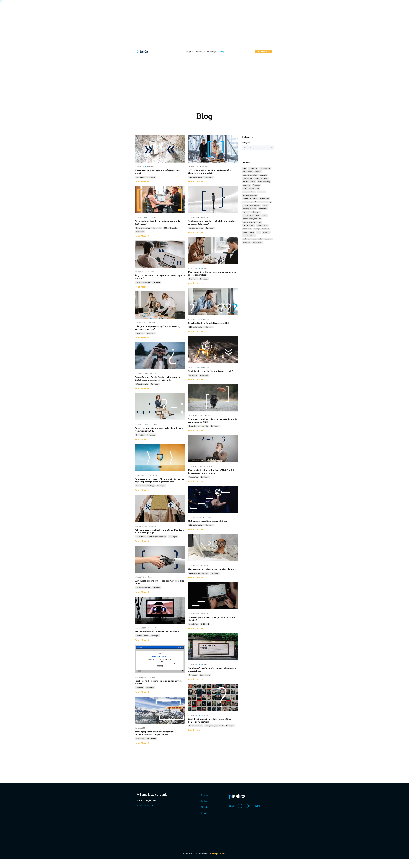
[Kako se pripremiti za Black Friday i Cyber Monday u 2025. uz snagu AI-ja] (160, 508)
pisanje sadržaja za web (252, 219)
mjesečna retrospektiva (251, 205)
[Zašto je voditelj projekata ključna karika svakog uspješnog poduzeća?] (160, 305)
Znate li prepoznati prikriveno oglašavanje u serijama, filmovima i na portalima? (155, 733)
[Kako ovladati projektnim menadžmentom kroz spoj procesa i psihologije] (213, 250)
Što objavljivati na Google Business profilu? (208, 323)
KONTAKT (263, 51)
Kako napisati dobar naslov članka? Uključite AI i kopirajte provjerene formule (211, 471)
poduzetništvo (262, 225)
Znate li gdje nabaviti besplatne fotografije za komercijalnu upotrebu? (209, 720)
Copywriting (140, 177)
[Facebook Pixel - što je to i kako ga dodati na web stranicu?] (160, 659)
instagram (261, 192)
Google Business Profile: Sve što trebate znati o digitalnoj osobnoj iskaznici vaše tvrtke (157, 378)
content (258, 172)
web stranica (257, 242)
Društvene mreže (142, 636)
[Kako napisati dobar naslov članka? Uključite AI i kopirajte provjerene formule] (213, 448)
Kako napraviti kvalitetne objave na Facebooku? (157, 631)
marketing (267, 202)
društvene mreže (249, 182)
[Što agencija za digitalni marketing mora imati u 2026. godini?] (160, 199)
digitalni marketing (261, 178)
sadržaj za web (248, 232)
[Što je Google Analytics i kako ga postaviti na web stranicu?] (213, 595)
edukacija (246, 185)
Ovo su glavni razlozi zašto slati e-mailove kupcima (212, 569)
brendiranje (253, 168)
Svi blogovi (151, 177)
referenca (265, 229)
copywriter (263, 175)
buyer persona (265, 168)
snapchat (266, 232)
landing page (247, 202)
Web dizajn (204, 375)
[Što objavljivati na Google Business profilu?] (213, 301)
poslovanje (247, 229)
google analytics (249, 192)
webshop (246, 242)
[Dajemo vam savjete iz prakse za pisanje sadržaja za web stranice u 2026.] (160, 406)
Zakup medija (205, 675)
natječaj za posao (249, 209)
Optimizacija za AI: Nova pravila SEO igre (207, 521)
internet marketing (250, 195)
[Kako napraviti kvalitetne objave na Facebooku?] (160, 610)
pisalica (264, 215)
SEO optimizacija (195, 177)
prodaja (257, 229)
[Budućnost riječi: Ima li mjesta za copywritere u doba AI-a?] (160, 559)
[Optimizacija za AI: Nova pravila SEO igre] (213, 499)
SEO (258, 232)
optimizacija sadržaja (251, 215)
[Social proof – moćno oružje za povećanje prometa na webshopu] (213, 646)
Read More (140, 181)
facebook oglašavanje (251, 188)
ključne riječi (264, 199)
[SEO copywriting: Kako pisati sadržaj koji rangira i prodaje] (160, 149)
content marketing (250, 175)
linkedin (258, 202)
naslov (265, 205)
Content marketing (143, 228)
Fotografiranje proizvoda (214, 726)
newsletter (263, 209)
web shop (268, 239)
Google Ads (193, 624)
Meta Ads (139, 688)
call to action (248, 172)
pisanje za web (248, 225)
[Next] (164, 772)
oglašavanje (255, 212)
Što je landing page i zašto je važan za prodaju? (210, 371)
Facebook (256, 185)
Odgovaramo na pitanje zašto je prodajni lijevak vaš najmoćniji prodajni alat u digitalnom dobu (159, 480)
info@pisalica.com (145, 805)
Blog (244, 168)
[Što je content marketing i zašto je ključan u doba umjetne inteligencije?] (213, 199)
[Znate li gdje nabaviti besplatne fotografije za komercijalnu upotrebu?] (213, 697)
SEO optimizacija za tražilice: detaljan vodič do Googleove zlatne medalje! (210, 171)
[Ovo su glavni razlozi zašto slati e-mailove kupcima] (213, 547)
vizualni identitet (249, 235)
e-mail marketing (264, 182)
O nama (204, 795)
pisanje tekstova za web (252, 222)
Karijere (204, 801)
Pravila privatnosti (218, 853)
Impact (204, 813)
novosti (245, 212)
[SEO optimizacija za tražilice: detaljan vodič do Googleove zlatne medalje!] (213, 149)
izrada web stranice (250, 199)
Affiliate (204, 807)
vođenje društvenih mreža (252, 239)
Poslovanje (193, 279)
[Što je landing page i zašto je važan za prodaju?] (213, 349)
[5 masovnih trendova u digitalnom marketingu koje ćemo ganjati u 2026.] (213, 397)
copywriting (247, 178)
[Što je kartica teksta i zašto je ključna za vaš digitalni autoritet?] (160, 254)
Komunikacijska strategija (198, 426)
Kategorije (246, 143)
